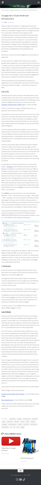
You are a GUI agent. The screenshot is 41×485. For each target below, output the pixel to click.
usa (14, 427)
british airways (26, 419)
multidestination (12, 424)
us (10, 427)
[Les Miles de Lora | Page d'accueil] (3, 2)
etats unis (16, 421)
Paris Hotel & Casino (7, 400)
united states (5, 427)
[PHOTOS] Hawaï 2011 (27, 458)
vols (18, 427)
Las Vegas (23, 10)
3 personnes (12, 419)
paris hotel (26, 424)
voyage (22, 427)
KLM (20, 187)
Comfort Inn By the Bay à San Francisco (12, 394)
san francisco (33, 424)
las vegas (4, 424)
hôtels (27, 421)
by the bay (34, 419)
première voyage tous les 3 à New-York (13, 105)
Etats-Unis (5, 10)
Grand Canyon (14, 10)
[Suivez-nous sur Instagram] (17, 479)
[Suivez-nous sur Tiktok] (24, 479)
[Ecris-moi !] (20, 479)
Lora (5, 22)
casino (3, 421)
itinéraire (33, 421)
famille (22, 421)
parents (20, 424)
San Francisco (33, 10)
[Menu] (38, 2)
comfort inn (9, 421)
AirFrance (10, 167)
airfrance (19, 419)
